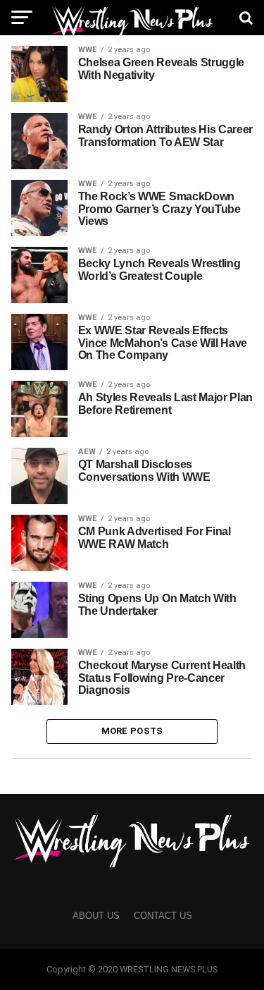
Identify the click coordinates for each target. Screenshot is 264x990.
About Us (96, 915)
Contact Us (163, 915)
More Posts (132, 731)
